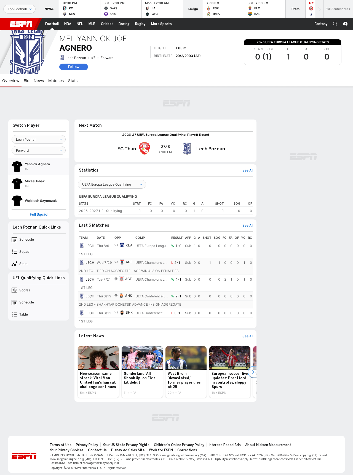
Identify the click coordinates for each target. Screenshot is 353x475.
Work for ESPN (161, 450)
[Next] (319, 9)
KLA (129, 245)
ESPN (21, 24)
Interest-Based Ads (225, 445)
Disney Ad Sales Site (128, 450)
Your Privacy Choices (67, 450)
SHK (128, 296)
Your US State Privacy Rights (126, 445)
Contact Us (97, 450)
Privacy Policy (87, 445)
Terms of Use (60, 445)
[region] (188, 207)
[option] (98, 372)
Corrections (187, 450)
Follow (73, 67)
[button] (335, 24)
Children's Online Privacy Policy (179, 445)
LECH (89, 246)
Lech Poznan (76, 58)
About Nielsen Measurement (268, 445)
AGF (129, 262)
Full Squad (38, 214)
